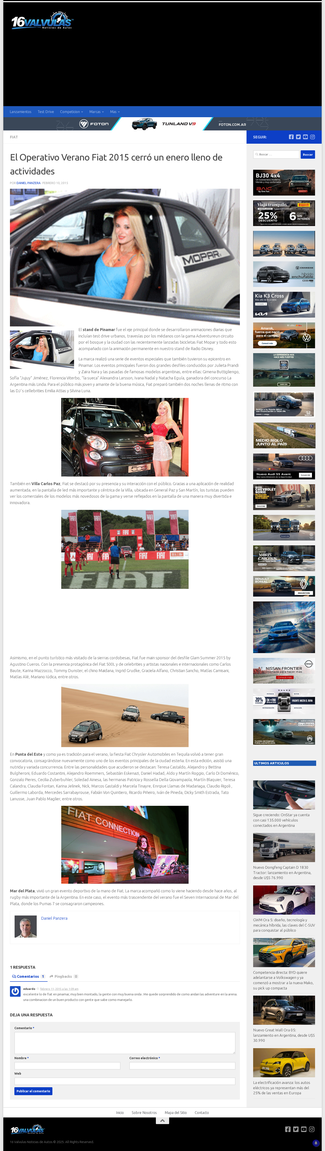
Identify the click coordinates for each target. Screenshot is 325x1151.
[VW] (284, 347)
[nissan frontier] (284, 682)
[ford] (284, 385)
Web (17, 1073)
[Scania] (284, 447)
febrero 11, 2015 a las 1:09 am (59, 988)
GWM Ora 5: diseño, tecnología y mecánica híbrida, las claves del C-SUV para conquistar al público (284, 925)
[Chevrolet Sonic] (284, 509)
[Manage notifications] (315, 1143)
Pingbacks (66, 976)
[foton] (162, 123)
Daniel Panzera (28, 183)
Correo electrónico (144, 1058)
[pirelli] (284, 225)
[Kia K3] (284, 316)
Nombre (21, 1058)
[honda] (284, 416)
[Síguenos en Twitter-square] (298, 136)
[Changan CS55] (284, 286)
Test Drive (46, 112)
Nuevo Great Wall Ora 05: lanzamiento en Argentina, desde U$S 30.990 (284, 1035)
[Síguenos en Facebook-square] (291, 136)
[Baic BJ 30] (284, 194)
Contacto (202, 1113)
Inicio (120, 1113)
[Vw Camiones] (284, 539)
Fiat (14, 137)
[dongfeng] (284, 255)
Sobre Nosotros (144, 1113)
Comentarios (30, 976)
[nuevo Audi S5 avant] (284, 478)
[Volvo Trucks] (284, 713)
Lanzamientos (20, 112)
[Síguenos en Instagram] (312, 136)
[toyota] (284, 570)
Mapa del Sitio (176, 1113)
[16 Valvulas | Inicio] (43, 21)
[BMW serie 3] (284, 652)
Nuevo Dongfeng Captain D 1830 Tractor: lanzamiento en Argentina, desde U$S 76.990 (282, 872)
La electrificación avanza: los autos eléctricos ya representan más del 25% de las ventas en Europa (281, 1087)
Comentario (24, 1028)
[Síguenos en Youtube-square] (305, 136)
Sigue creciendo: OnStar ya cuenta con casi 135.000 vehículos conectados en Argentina (281, 820)
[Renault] (284, 595)
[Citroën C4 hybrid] (284, 743)
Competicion (70, 112)
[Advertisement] (162, 73)
